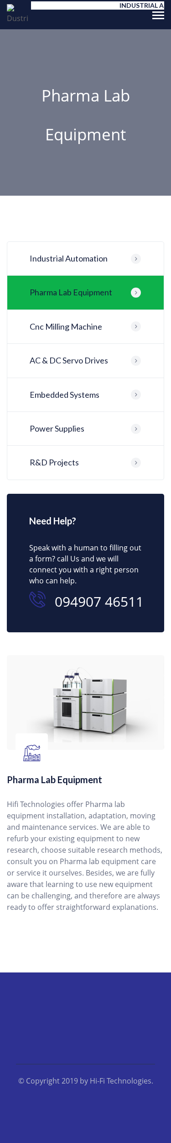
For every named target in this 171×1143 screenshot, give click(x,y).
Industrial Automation (69, 258)
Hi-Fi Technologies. (121, 1081)
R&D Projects (54, 462)
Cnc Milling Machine (66, 326)
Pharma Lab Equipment (71, 292)
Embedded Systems (64, 395)
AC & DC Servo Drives (69, 360)
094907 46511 (99, 601)
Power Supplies (57, 428)
